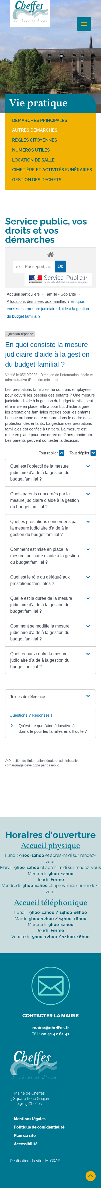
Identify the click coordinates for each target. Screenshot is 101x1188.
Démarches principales (39, 120)
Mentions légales (30, 1119)
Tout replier (49, 453)
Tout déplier (79, 453)
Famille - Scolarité (60, 294)
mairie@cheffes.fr (50, 1027)
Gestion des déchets (36, 179)
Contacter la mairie (50, 1015)
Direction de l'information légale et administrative (43, 761)
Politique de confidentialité (39, 1127)
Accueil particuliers (24, 294)
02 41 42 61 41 (55, 1033)
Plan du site (25, 1135)
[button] (50, 472)
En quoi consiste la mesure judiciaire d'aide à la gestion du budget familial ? (48, 308)
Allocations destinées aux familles (37, 301)
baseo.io (53, 765)
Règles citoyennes (34, 140)
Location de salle (33, 160)
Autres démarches (34, 130)
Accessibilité (25, 1144)
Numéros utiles (31, 150)
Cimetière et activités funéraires (52, 169)
